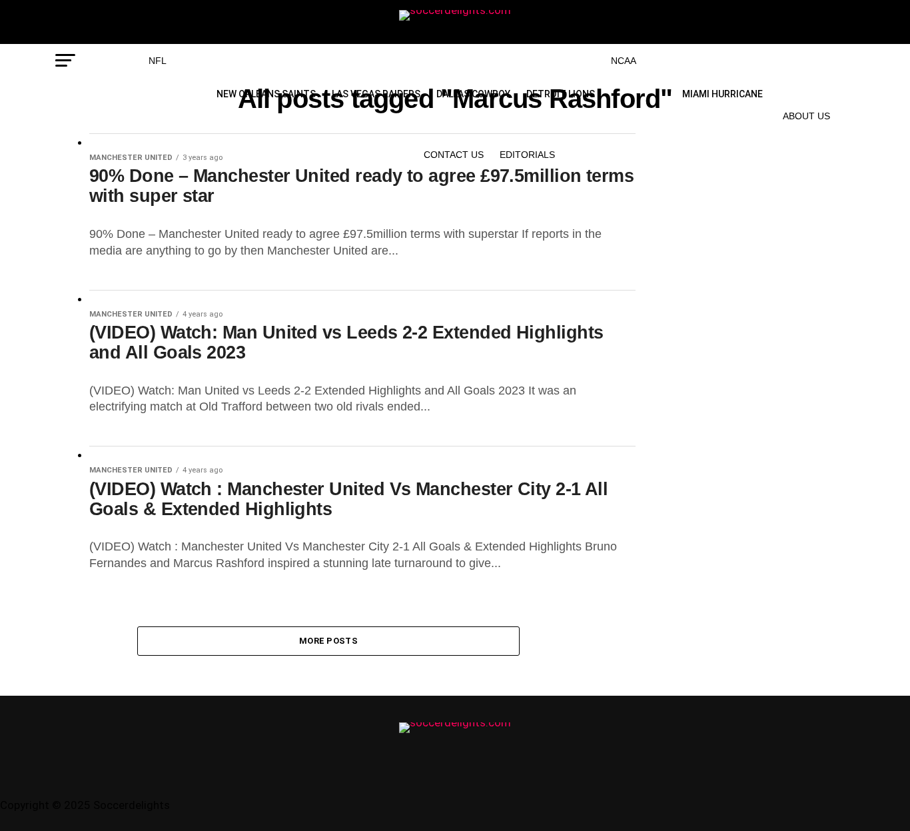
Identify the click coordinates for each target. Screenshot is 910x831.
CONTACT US (454, 154)
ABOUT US (806, 116)
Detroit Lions (560, 94)
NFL (158, 60)
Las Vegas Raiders (376, 94)
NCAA (623, 60)
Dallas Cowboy (473, 94)
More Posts (328, 641)
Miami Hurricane (722, 94)
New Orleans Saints (266, 94)
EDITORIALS (527, 154)
